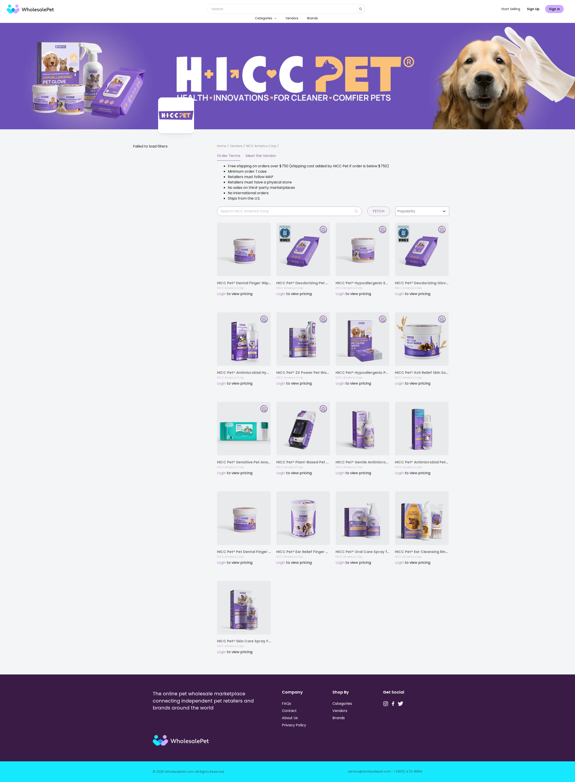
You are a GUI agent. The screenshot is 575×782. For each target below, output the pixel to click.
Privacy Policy (294, 725)
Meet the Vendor (261, 155)
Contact (289, 710)
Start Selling (510, 9)
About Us (290, 717)
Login (221, 293)
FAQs (286, 703)
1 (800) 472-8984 (408, 771)
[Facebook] (393, 703)
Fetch (378, 211)
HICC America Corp (230, 288)
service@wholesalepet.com (369, 771)
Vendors (291, 18)
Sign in (554, 9)
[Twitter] (400, 703)
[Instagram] (385, 703)
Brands (312, 18)
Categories (263, 18)
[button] (274, 18)
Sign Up (533, 9)
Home (221, 146)
